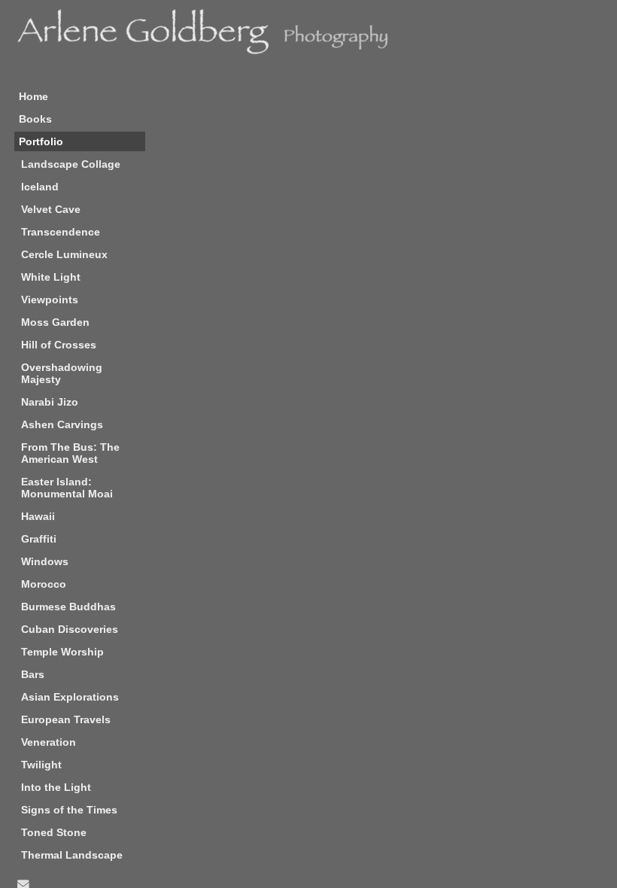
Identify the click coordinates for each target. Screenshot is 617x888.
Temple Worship (62, 652)
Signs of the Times (69, 810)
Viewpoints (49, 299)
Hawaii (38, 516)
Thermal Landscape (72, 855)
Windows (44, 561)
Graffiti (38, 539)
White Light (51, 277)
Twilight (41, 765)
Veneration (48, 742)
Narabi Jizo (49, 402)
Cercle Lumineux (64, 254)
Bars (32, 674)
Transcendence (60, 232)
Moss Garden (55, 322)
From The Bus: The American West (70, 453)
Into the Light (56, 787)
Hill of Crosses (58, 345)
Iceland (40, 187)
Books (35, 119)
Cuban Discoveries (69, 629)
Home (33, 96)
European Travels (66, 719)
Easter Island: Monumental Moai (67, 488)
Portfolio (41, 141)
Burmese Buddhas (68, 607)
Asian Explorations (70, 697)
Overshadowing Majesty (61, 373)
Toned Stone (54, 832)
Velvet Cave (51, 209)
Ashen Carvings (62, 424)
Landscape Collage (70, 164)
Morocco (43, 584)
